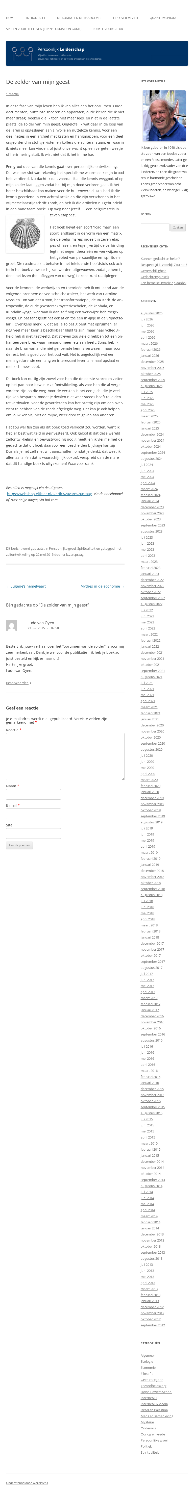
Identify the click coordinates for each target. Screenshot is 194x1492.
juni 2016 (147, 1052)
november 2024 (152, 440)
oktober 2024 (151, 446)
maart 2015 (149, 1143)
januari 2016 (150, 1082)
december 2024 (152, 434)
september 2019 (153, 816)
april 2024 (148, 483)
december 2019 (152, 798)
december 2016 (152, 1016)
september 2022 (153, 598)
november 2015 (152, 1095)
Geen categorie (152, 1379)
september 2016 (153, 1034)
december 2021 (152, 652)
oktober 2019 (151, 810)
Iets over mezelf (125, 18)
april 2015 (148, 1137)
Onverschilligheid (153, 270)
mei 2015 (147, 1131)
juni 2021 (147, 689)
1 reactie (12, 94)
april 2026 (148, 337)
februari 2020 (150, 785)
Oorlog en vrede (153, 1434)
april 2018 (148, 919)
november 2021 (152, 658)
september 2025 (153, 379)
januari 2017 (150, 1010)
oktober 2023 (151, 519)
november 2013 (152, 1240)
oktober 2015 (151, 1101)
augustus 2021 (151, 676)
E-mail (13, 805)
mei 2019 (147, 840)
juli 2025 (147, 392)
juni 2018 (147, 907)
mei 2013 (147, 1276)
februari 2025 (150, 422)
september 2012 (153, 1325)
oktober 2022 (151, 592)
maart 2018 (149, 925)
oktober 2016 (151, 1028)
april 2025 (148, 410)
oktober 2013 (151, 1246)
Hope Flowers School (156, 1391)
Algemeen (148, 1355)
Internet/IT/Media (154, 1404)
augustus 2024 (151, 458)
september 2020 (153, 743)
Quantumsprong (164, 18)
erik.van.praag (73, 554)
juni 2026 (147, 325)
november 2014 (152, 1167)
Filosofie (147, 1373)
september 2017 (153, 961)
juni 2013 (147, 1270)
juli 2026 (147, 319)
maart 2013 (149, 1288)
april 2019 (148, 846)
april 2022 (148, 628)
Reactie (13, 729)
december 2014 (152, 1161)
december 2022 (152, 579)
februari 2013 (150, 1295)
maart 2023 (149, 561)
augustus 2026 (151, 313)
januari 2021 (150, 719)
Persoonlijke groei (62, 548)
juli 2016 (147, 1046)
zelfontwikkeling (18, 554)
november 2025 (152, 367)
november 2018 (152, 876)
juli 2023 (147, 537)
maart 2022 (149, 634)
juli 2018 (147, 901)
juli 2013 (147, 1264)
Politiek (146, 1446)
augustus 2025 (151, 386)
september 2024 (153, 452)
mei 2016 (147, 1058)
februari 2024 (150, 495)
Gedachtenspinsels (155, 276)
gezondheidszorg (153, 1385)
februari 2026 (150, 349)
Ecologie (147, 1361)
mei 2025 (147, 404)
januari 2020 (150, 792)
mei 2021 (147, 695)
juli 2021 (147, 682)
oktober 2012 (151, 1319)
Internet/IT (149, 1398)
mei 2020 (147, 767)
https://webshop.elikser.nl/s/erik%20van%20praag (49, 493)
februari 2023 (150, 567)
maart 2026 (149, 343)
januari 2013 (150, 1301)
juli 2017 (147, 973)
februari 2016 (150, 1076)
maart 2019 (149, 852)
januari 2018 (150, 937)
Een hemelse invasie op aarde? (163, 283)
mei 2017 (147, 985)
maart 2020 (149, 779)
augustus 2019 (151, 822)
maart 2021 (149, 707)
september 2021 (153, 670)
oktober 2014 (151, 1173)
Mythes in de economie (103, 586)
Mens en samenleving (157, 1416)
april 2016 (148, 1064)
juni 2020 (147, 761)
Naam (12, 785)
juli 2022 (147, 610)
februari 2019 (150, 858)
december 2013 (152, 1234)
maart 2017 (149, 998)
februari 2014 (150, 1222)
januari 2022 (150, 646)
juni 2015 (147, 1125)
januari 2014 (150, 1228)
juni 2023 (147, 543)
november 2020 (152, 731)
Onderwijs (148, 1428)
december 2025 (152, 361)
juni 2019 (147, 834)
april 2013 (148, 1282)
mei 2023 (147, 549)
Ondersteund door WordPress (27, 1483)
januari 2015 (150, 1155)
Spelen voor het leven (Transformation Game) (44, 29)
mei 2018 (147, 913)
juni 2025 (147, 398)
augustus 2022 (151, 604)
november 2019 (152, 804)
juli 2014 (147, 1192)
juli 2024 (147, 464)
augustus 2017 (151, 967)
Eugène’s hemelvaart (26, 586)
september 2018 (153, 889)
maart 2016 (149, 1070)
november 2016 (152, 1022)
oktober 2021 (151, 664)
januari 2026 (150, 355)
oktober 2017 (151, 955)
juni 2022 (147, 616)
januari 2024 (150, 501)
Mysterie (147, 1422)
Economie (148, 1367)
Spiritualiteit (86, 548)
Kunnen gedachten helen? (160, 258)
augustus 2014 (151, 1185)
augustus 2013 (151, 1258)
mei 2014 (147, 1204)
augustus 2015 (151, 1113)
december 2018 (152, 870)
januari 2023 (150, 573)
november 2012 (152, 1313)
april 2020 (148, 773)
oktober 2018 (151, 882)
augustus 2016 (151, 1040)
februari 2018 (150, 931)
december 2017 (152, 943)
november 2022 (152, 586)
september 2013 (153, 1252)
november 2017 (152, 949)
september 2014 (153, 1179)
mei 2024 (147, 476)
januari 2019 (150, 864)
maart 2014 (149, 1216)
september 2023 (153, 525)
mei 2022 (147, 622)
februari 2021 (150, 713)
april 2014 (148, 1210)
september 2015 (153, 1107)
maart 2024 (149, 489)
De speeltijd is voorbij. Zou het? (164, 264)
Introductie (36, 18)
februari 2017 (150, 1004)
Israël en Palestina (154, 1410)
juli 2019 (147, 828)
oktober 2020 (151, 737)
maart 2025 (149, 416)
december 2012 (152, 1307)
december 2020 (152, 725)
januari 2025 (150, 428)
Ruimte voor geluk (108, 29)
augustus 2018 (151, 895)
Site (9, 825)
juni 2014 (147, 1198)
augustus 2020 (151, 749)
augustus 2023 (151, 531)
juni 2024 (147, 470)
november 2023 (152, 513)
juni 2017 (147, 979)
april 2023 (148, 555)
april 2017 (148, 992)
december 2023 (152, 507)
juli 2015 (147, 1119)
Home (10, 18)
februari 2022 (150, 640)
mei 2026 (147, 331)
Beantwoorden (17, 682)
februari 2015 (150, 1149)
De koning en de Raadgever (79, 18)
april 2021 (148, 701)
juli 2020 (147, 755)
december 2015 (152, 1088)
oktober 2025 (151, 373)
